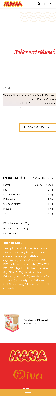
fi (45, 3)
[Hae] (39, 3)
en (50, 3)
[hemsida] (13, 4)
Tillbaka (8, 88)
